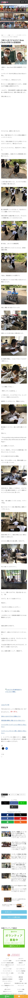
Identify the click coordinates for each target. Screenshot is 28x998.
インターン (5, 794)
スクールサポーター (20, 969)
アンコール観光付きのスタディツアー (7, 965)
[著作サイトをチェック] (7, 814)
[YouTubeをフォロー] (20, 818)
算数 (4, 796)
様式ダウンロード (7, 991)
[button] (14, 807)
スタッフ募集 (21, 973)
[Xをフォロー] (20, 814)
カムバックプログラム (7, 977)
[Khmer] (7, 2)
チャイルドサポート (7, 971)
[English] (2, 2)
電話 (8, 996)
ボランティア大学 (7, 969)
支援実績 (21, 979)
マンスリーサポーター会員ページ (7, 974)
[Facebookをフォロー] (7, 818)
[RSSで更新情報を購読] (20, 822)
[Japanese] (5, 2)
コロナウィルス (13, 794)
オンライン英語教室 (20, 971)
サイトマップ (21, 985)
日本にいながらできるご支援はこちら (11, 716)
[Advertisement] (14, 114)
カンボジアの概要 (7, 960)
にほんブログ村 (5, 705)
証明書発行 (20, 991)
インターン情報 (20, 989)
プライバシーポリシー (7, 981)
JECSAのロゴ (7, 983)
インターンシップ (21, 965)
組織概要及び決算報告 (7, 979)
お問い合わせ (7, 989)
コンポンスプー (22, 794)
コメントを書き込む (14, 917)
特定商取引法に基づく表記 (21, 983)
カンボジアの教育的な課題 (7, 962)
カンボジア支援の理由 (21, 960)
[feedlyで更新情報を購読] (7, 822)
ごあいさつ (20, 958)
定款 (21, 981)
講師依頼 (21, 977)
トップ (7, 958)
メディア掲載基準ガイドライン (7, 986)
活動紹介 (21, 962)
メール (22, 996)
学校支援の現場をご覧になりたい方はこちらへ (13, 720)
